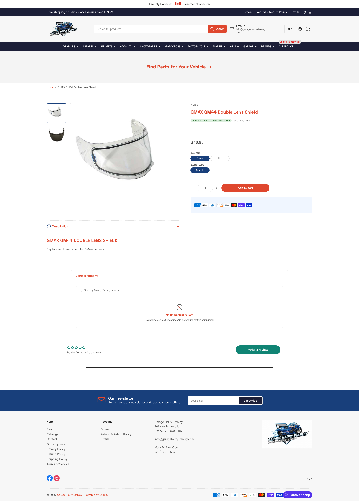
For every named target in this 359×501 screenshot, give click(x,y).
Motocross (172, 46)
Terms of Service (58, 464)
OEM (233, 46)
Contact (52, 439)
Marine (218, 46)
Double (200, 170)
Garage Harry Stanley (69, 494)
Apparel (88, 46)
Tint (220, 158)
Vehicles (69, 46)
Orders (248, 12)
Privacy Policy (56, 449)
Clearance (286, 45)
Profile (295, 12)
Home (50, 87)
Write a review (258, 349)
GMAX (194, 105)
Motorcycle (196, 46)
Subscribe (250, 400)
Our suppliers (56, 444)
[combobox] (160, 29)
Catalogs (52, 434)
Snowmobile (148, 46)
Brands (266, 46)
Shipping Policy (57, 459)
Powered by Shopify (96, 494)
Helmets (106, 46)
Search (51, 429)
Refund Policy (56, 454)
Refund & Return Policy (271, 12)
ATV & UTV (126, 46)
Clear (200, 158)
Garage (248, 46)
